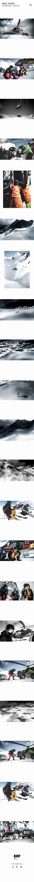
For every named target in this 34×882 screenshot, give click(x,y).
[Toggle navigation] (30, 5)
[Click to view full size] (17, 28)
